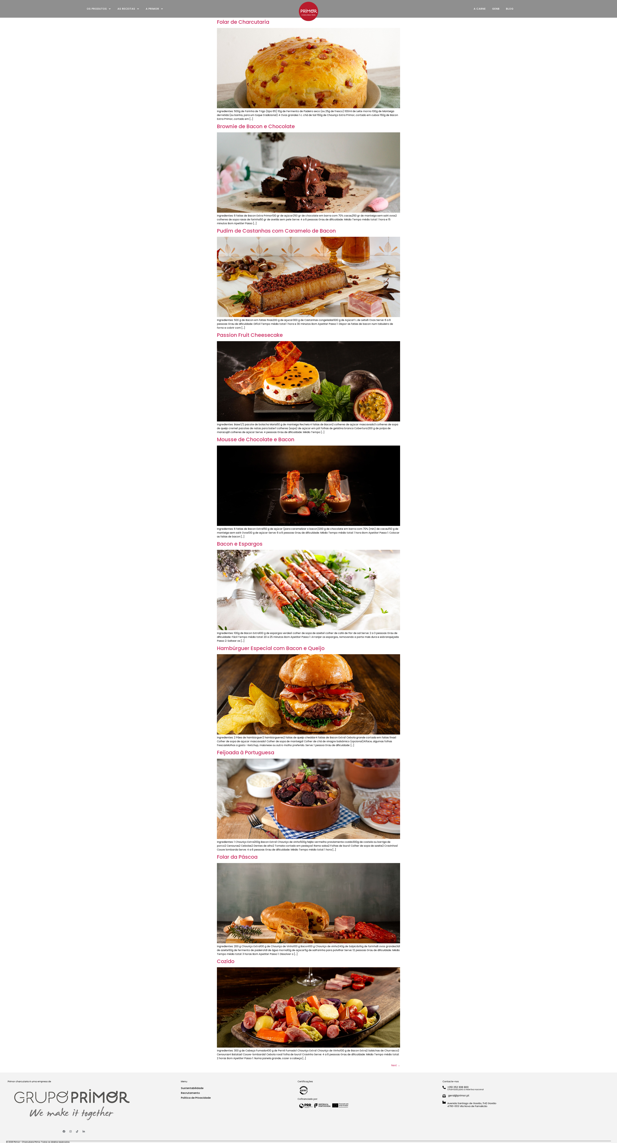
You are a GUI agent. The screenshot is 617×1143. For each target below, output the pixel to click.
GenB (496, 9)
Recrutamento (190, 1093)
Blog (510, 9)
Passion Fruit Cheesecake (250, 335)
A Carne (480, 9)
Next (395, 1065)
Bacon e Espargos (240, 543)
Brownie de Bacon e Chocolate (256, 126)
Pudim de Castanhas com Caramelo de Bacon (276, 230)
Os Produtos (97, 9)
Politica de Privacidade (196, 1098)
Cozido (225, 961)
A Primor (152, 9)
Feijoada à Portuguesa (245, 752)
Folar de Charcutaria (243, 22)
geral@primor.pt (458, 1095)
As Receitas (126, 9)
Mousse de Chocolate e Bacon (255, 439)
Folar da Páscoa (237, 856)
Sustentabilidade (192, 1088)
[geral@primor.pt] (444, 1095)
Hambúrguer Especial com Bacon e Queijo (271, 648)
